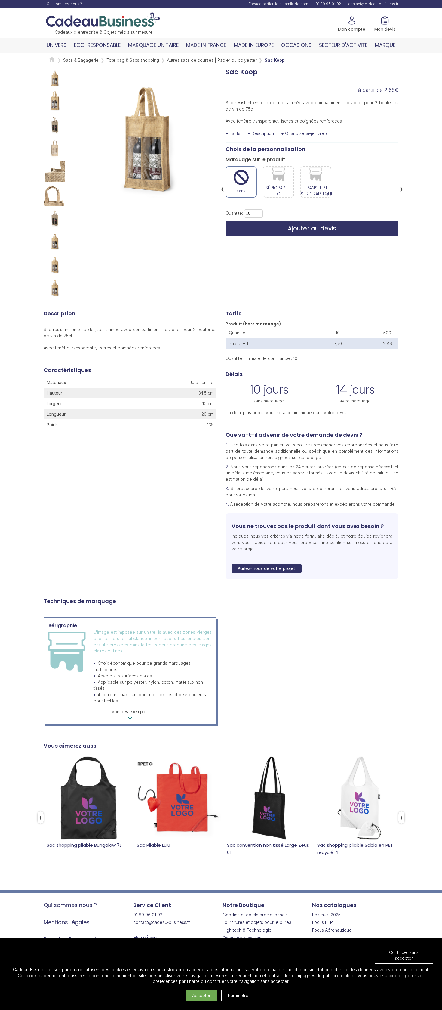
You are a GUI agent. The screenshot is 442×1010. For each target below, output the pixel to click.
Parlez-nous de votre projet (266, 568)
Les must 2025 (326, 914)
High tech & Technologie (247, 930)
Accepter (201, 995)
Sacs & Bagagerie (81, 60)
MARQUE (385, 45)
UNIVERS (56, 45)
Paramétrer (239, 995)
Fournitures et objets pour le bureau (258, 922)
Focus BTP (322, 922)
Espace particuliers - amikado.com (278, 4)
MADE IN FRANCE (206, 45)
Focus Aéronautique (332, 930)
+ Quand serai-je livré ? (304, 133)
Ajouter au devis (312, 228)
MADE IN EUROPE (254, 45)
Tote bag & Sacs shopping (132, 60)
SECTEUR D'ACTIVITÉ (343, 45)
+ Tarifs (233, 133)
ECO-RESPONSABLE (97, 45)
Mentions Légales (67, 922)
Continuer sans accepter (404, 955)
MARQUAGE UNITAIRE (153, 45)
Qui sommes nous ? (70, 905)
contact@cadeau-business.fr (373, 4)
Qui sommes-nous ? (64, 4)
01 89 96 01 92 (328, 4)
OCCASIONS (296, 45)
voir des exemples (130, 711)
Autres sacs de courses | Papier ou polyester (212, 60)
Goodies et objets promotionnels (255, 914)
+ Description (260, 133)
